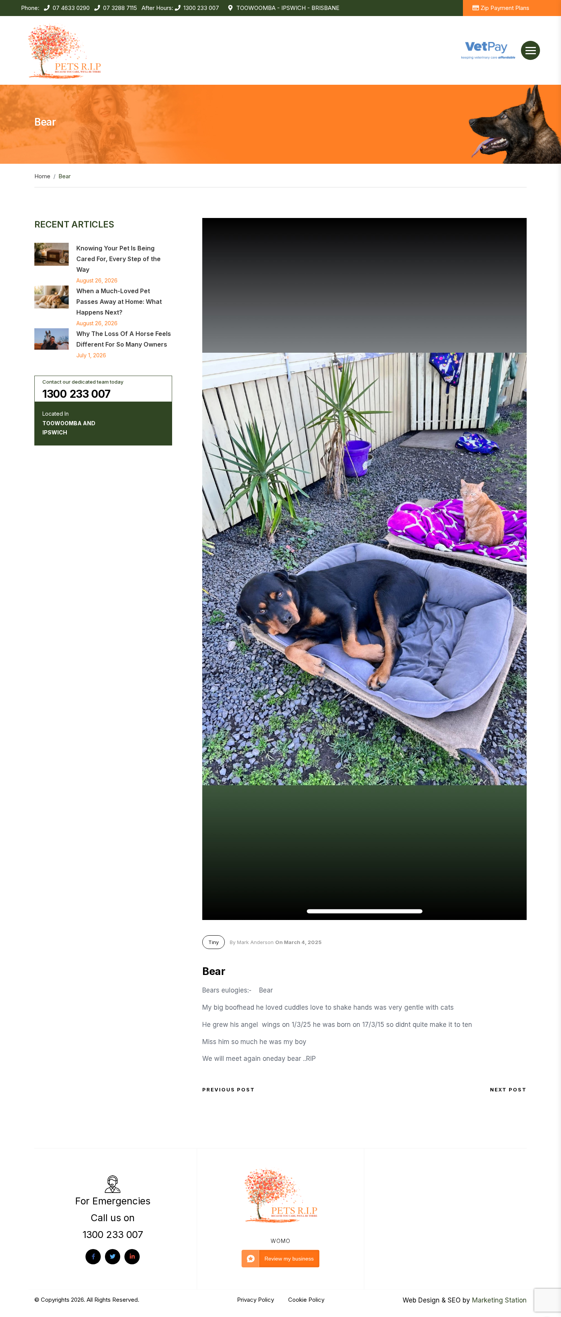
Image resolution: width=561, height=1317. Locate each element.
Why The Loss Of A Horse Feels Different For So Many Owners (123, 339)
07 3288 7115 (120, 7)
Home (42, 176)
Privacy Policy (256, 1299)
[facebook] (93, 1256)
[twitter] (112, 1256)
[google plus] (132, 1256)
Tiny (213, 942)
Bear (214, 971)
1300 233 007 (201, 7)
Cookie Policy (306, 1299)
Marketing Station (499, 1300)
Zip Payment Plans (504, 7)
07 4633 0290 (71, 7)
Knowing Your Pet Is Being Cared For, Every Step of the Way (118, 258)
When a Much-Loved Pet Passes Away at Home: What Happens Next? (119, 301)
